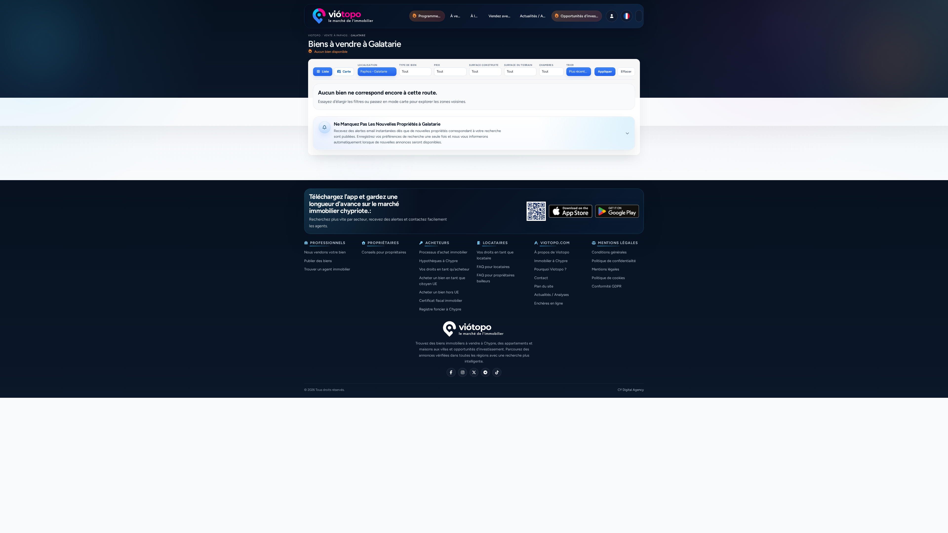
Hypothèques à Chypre (438, 261)
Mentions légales (605, 269)
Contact (541, 278)
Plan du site (543, 286)
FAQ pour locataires (493, 267)
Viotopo (314, 35)
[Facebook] (451, 372)
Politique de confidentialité (614, 261)
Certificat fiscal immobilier (440, 300)
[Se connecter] (612, 16)
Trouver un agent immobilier (327, 269)
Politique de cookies (608, 278)
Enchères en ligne (548, 303)
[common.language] (626, 16)
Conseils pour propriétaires (384, 252)
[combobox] (377, 71)
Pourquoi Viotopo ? (550, 269)
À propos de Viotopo (551, 252)
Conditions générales (609, 252)
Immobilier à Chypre (551, 261)
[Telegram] (485, 372)
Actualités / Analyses (551, 294)
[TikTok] (496, 372)
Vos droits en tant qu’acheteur (444, 269)
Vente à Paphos (336, 35)
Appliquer (605, 71)
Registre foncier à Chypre (440, 309)
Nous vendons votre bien (325, 252)
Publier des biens (318, 261)
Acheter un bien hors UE (439, 292)
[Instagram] (462, 372)
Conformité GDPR (606, 286)
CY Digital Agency (631, 390)
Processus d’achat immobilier (443, 252)
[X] (474, 372)
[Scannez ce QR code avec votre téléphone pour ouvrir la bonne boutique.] (536, 211)
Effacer (626, 71)
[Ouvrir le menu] (638, 16)
